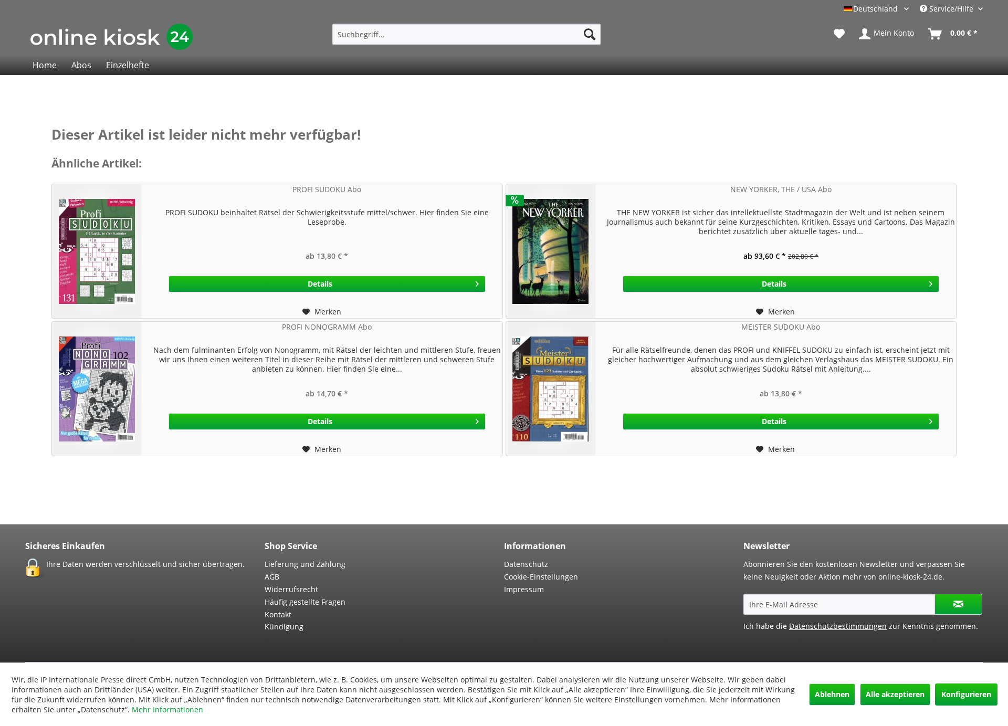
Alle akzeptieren (895, 694)
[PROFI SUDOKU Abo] (96, 251)
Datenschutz (526, 564)
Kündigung (284, 627)
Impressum (524, 589)
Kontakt (278, 614)
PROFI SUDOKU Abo (326, 189)
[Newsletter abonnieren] (958, 604)
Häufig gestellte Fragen (305, 602)
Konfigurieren (966, 694)
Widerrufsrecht (291, 589)
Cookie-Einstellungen (541, 577)
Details (320, 284)
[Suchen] (590, 34)
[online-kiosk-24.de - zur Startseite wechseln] (111, 37)
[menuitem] (466, 34)
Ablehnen (832, 694)
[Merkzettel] (839, 34)
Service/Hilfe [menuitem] (951, 9)
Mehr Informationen (167, 709)
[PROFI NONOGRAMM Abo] (96, 389)
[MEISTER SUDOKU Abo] (550, 389)
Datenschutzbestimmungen (838, 626)
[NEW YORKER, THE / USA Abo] (550, 251)
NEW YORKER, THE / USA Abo (781, 189)
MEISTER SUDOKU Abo (780, 327)
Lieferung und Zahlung (305, 564)
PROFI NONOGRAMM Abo (327, 327)
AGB (272, 577)
